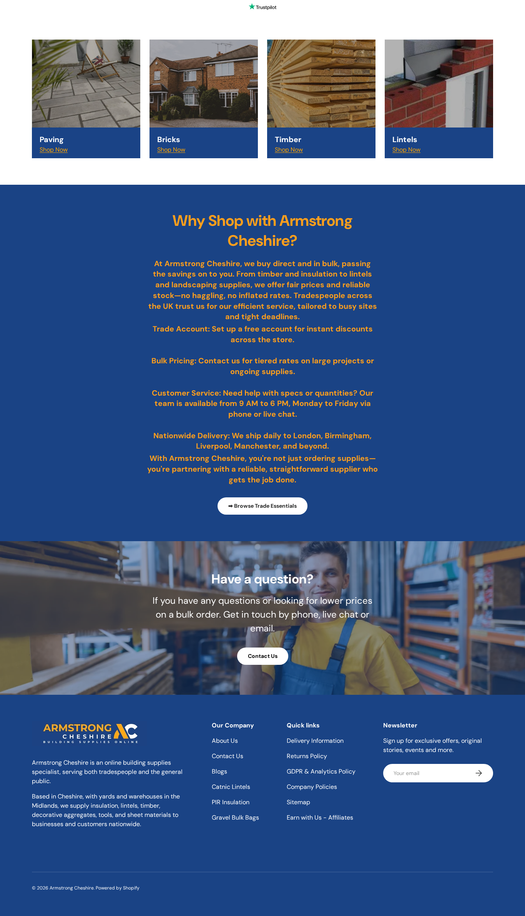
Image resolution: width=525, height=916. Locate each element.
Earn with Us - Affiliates (320, 817)
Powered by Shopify (118, 888)
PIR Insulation (230, 802)
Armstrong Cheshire (72, 888)
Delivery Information (315, 741)
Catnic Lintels (231, 787)
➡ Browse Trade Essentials (262, 505)
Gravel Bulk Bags (235, 817)
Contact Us (262, 656)
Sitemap (298, 802)
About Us (225, 741)
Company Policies (312, 787)
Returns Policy (307, 756)
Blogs (219, 771)
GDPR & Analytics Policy (321, 771)
